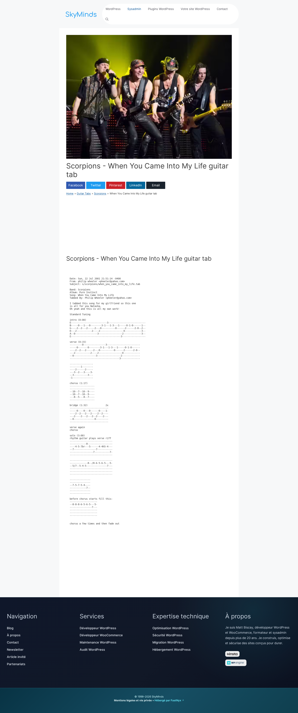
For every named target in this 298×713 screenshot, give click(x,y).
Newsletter (15, 649)
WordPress (113, 9)
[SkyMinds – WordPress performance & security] (81, 13)
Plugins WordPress (161, 9)
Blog (10, 628)
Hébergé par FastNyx (168, 700)
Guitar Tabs (84, 193)
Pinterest (115, 185)
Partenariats (16, 664)
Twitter (96, 185)
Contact (222, 9)
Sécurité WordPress (167, 635)
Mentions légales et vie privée (133, 700)
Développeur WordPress (98, 628)
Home (69, 193)
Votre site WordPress (195, 9)
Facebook (75, 185)
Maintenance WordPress (98, 642)
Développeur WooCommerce (101, 635)
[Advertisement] (149, 225)
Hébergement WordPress (171, 649)
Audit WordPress (92, 649)
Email (156, 185)
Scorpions (100, 193)
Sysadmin (134, 9)
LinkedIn (136, 185)
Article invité (16, 657)
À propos (14, 635)
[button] (107, 19)
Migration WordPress (168, 642)
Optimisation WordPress (170, 628)
